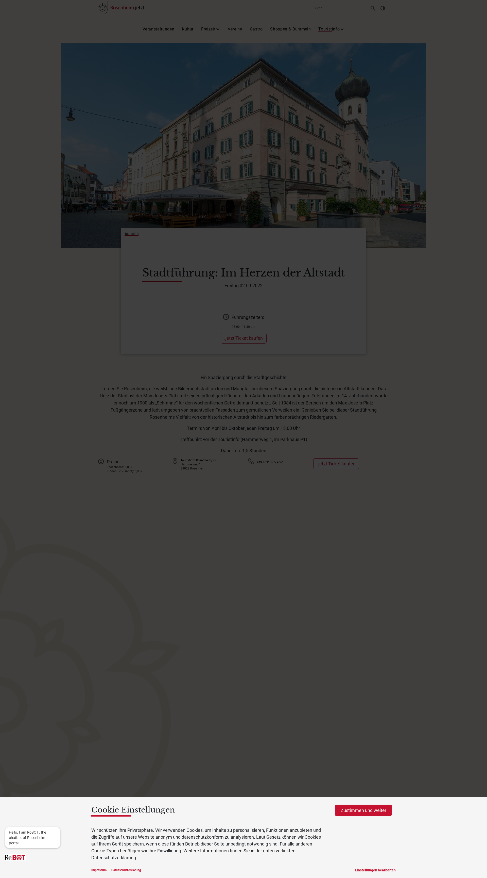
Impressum (99, 870)
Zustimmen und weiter (363, 810)
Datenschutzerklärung (126, 870)
